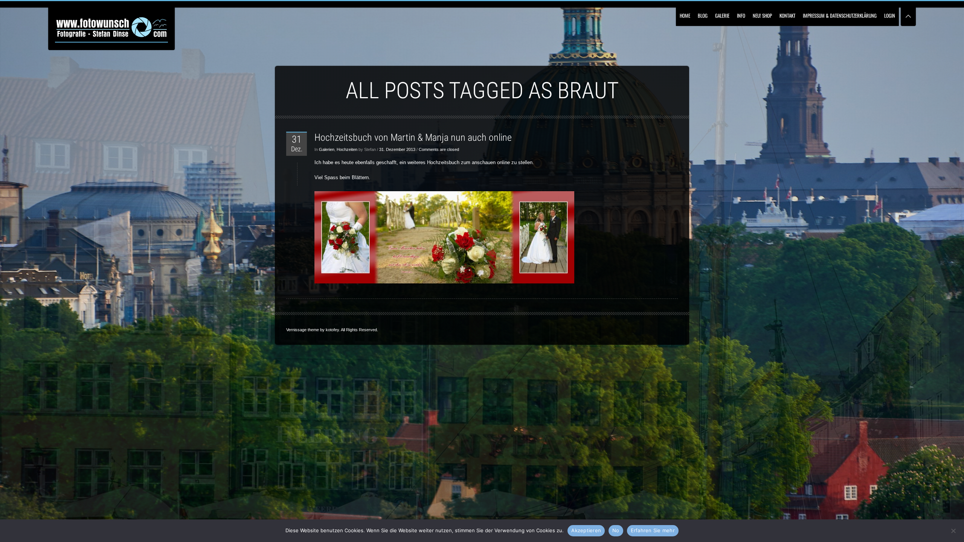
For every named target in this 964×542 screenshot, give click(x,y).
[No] (953, 530)
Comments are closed (439, 149)
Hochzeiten (347, 149)
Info (741, 15)
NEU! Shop (762, 15)
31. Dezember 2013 (397, 149)
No (615, 530)
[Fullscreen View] (908, 13)
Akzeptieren (586, 530)
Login (889, 15)
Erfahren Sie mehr (653, 530)
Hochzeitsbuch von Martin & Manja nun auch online (413, 137)
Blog (703, 15)
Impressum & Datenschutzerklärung (840, 15)
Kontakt (787, 15)
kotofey (332, 329)
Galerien (326, 149)
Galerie (722, 15)
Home (685, 15)
